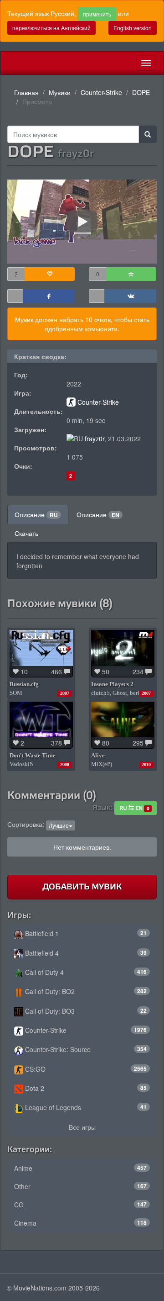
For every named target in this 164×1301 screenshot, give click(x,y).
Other (80, 1186)
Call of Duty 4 (85, 972)
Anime (80, 1168)
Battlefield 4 (85, 952)
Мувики (60, 92)
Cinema (80, 1222)
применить (97, 14)
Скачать (26, 533)
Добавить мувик (82, 886)
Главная (26, 92)
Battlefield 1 (85, 933)
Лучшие (59, 825)
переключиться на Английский (51, 28)
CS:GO (85, 1069)
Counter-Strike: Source (85, 1049)
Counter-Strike (101, 92)
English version (132, 28)
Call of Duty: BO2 (85, 991)
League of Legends (85, 1107)
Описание (36, 514)
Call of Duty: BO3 (85, 1010)
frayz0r (94, 438)
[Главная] (8, 63)
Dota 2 (85, 1088)
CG (80, 1204)
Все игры (82, 1127)
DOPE (141, 92)
